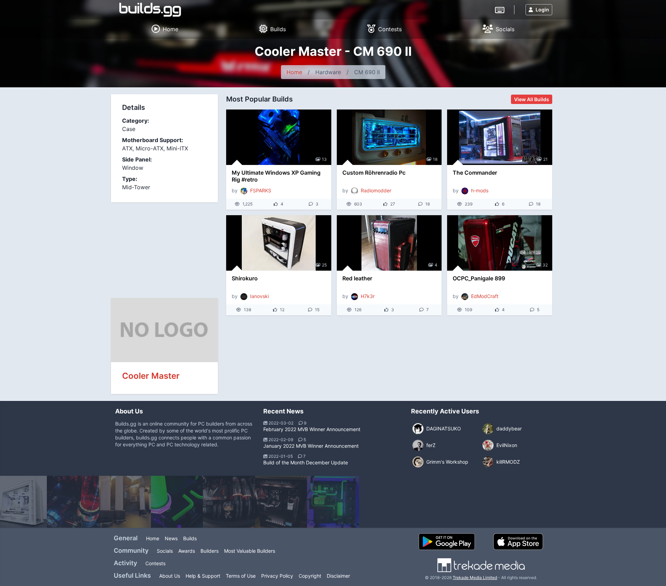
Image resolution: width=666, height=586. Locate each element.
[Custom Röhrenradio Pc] (389, 137)
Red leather (357, 278)
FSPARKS (260, 190)
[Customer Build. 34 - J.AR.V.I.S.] (73, 502)
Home (294, 72)
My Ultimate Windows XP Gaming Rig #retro (276, 176)
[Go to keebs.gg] (499, 9)
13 (324, 159)
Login (542, 9)
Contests (155, 563)
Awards (186, 551)
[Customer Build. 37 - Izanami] (229, 502)
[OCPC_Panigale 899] (499, 243)
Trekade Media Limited (475, 577)
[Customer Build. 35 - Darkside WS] (125, 502)
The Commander (475, 172)
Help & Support (203, 576)
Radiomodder (376, 190)
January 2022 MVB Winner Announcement (311, 446)
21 (545, 159)
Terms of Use (241, 576)
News (171, 538)
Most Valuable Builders (249, 551)
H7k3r (368, 296)
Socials (165, 551)
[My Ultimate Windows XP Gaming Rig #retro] (278, 137)
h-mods (479, 190)
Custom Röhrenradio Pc (373, 172)
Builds (190, 538)
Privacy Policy (277, 576)
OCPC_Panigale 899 (479, 278)
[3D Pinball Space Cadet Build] (281, 502)
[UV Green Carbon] (333, 502)
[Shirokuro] (278, 243)
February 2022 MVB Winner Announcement (311, 429)
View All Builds (531, 99)
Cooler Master (151, 376)
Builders (209, 551)
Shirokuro (245, 278)
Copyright (310, 576)
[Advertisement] (164, 249)
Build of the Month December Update (305, 462)
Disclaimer (338, 576)
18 (435, 159)
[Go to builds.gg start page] (150, 9)
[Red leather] (389, 243)
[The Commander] (499, 137)
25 (324, 265)
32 (545, 265)
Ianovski (259, 296)
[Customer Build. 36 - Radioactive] (177, 502)
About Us (169, 576)
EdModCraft (484, 296)
